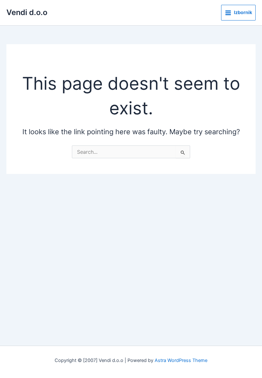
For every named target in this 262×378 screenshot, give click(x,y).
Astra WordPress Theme (181, 360)
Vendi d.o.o (26, 12)
